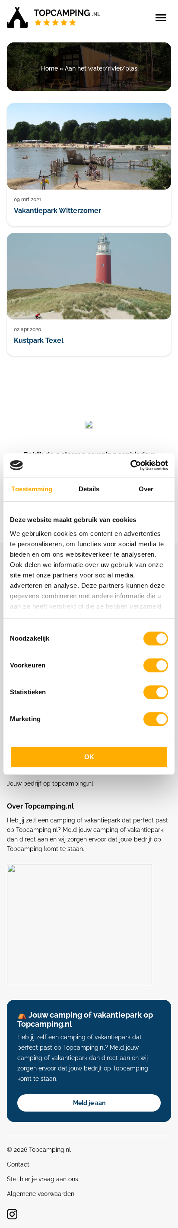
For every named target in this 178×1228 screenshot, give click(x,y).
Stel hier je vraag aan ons (42, 1179)
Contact (18, 1164)
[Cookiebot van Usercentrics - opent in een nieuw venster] (130, 465)
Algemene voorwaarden (40, 1193)
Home (49, 68)
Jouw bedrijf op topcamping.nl (50, 783)
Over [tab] (146, 489)
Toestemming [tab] (31, 489)
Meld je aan (89, 1102)
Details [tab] (89, 489)
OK (89, 757)
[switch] (155, 665)
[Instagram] (12, 1214)
